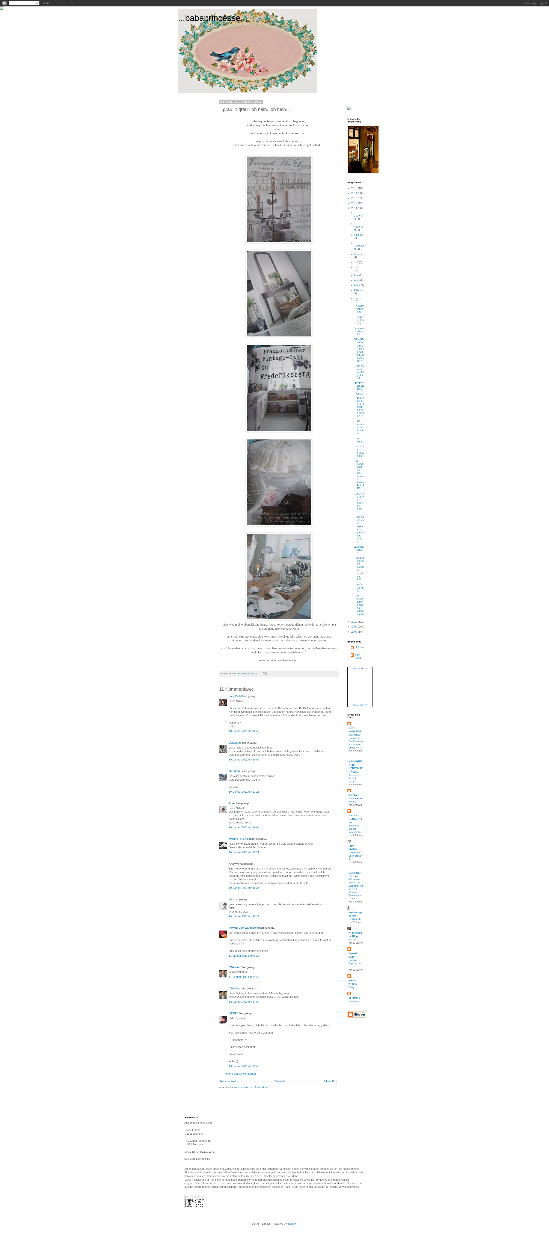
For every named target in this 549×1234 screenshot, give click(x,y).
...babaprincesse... (212, 18)
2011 (354, 208)
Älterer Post (330, 1081)
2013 (354, 198)
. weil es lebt (354, 919)
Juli (356, 262)
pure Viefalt (236, 696)
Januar (358, 298)
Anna (232, 803)
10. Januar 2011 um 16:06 (244, 827)
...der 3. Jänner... (359, 587)
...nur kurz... (359, 440)
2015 (354, 188)
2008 (354, 631)
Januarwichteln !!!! (359, 331)
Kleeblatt (353, 795)
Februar (358, 290)
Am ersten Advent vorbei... (353, 778)
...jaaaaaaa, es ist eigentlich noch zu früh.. (359, 568)
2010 (354, 621)
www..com (360, 668)
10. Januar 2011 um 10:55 (244, 731)
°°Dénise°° (235, 967)
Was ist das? (360, 705)
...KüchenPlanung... (359, 320)
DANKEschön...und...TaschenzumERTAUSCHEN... (359, 350)
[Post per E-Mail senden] (265, 673)
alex (231, 899)
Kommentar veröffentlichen (240, 1073)
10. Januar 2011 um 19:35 (244, 887)
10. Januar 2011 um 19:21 (244, 852)
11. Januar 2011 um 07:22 (244, 955)
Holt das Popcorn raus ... (355, 963)
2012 (354, 203)
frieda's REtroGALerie (355, 819)
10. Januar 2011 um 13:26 (244, 791)
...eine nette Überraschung (355, 855)
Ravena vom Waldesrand (244, 927)
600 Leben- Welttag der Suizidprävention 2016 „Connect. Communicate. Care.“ (355, 889)
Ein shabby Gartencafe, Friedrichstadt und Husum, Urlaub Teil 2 (355, 741)
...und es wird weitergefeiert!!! (359, 372)
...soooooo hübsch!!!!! (359, 451)
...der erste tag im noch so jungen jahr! (359, 605)
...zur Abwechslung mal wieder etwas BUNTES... (359, 474)
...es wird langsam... (359, 309)
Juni (356, 267)
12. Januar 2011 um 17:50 (244, 1001)
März (357, 285)
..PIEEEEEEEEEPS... (359, 386)
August (358, 254)
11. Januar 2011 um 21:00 (244, 977)
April (357, 280)
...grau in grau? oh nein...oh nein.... (359, 503)
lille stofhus (236, 771)
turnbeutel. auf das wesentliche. (354, 828)
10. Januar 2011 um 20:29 (244, 916)
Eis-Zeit (352, 939)
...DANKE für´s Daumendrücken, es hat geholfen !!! (359, 405)
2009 (354, 626)
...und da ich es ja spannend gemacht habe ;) (359, 529)
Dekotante (235, 742)
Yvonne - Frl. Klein (240, 838)
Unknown (360, 649)
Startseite (279, 1081)
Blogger (291, 1223)
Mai (356, 275)
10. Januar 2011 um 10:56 (244, 759)
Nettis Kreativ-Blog (353, 984)
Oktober (358, 234)
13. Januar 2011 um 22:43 (244, 1066)
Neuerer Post (228, 1081)
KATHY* (234, 1013)
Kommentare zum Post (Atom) (251, 1087)
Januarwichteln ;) (359, 549)
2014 (354, 193)
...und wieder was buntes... (359, 427)
